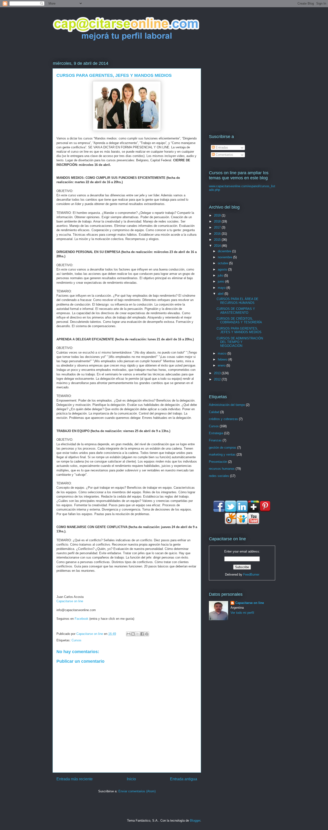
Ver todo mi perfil (242, 612)
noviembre (225, 257)
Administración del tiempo (227, 405)
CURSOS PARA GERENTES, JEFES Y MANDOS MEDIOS (239, 330)
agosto (223, 269)
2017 (218, 227)
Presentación (218, 461)
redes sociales (219, 476)
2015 (218, 239)
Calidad (214, 412)
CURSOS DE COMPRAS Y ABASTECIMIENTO (236, 310)
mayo (222, 287)
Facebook (81, 618)
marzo (222, 353)
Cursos (76, 640)
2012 (218, 379)
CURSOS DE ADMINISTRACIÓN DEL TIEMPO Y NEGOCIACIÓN (240, 342)
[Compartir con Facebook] (142, 634)
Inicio (131, 779)
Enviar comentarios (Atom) (137, 791)
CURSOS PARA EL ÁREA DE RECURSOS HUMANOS (237, 301)
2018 (218, 221)
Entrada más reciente (74, 779)
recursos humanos (222, 468)
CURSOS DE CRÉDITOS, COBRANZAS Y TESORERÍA (239, 320)
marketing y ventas (222, 454)
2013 (218, 373)
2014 (218, 245)
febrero (223, 359)
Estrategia (216, 433)
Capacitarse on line (69, 601)
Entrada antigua (183, 779)
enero (222, 365)
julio (221, 275)
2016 (218, 233)
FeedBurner (251, 574)
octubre (223, 263)
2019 (218, 215)
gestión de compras (222, 447)
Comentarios (224, 154)
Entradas (221, 147)
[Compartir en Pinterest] (146, 634)
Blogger (195, 820)
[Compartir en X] (137, 634)
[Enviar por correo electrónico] (128, 634)
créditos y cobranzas (223, 419)
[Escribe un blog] (133, 634)
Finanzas (215, 440)
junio (221, 281)
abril (221, 293)
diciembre (225, 251)
